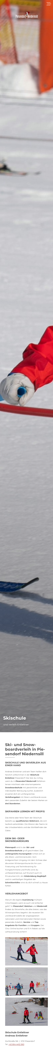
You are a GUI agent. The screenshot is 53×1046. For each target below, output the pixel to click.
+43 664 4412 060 (16, 1044)
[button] (49, 4)
